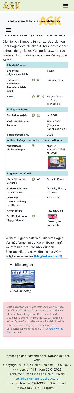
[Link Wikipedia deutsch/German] (38, 179)
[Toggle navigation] (65, 6)
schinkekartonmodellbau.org (37, 378)
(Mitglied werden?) (48, 256)
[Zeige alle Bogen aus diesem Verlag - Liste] (33, 96)
